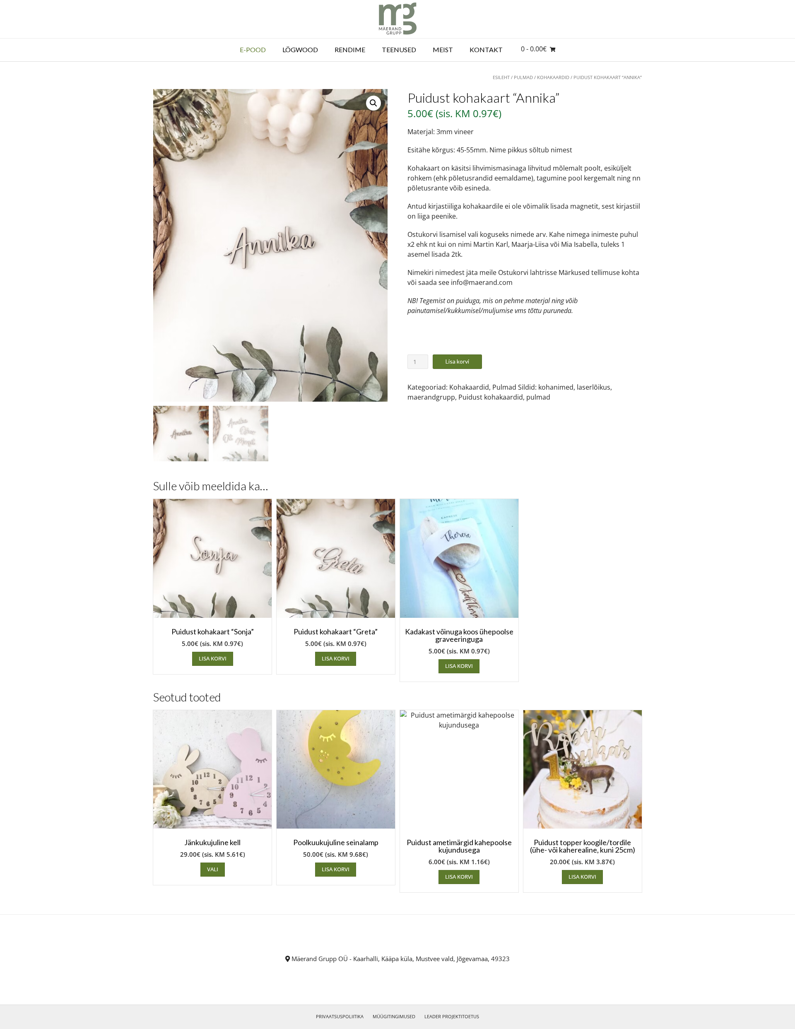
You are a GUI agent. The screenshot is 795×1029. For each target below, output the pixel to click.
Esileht (501, 77)
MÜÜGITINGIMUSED (394, 1016)
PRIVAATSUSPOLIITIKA (340, 1016)
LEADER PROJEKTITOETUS (451, 1016)
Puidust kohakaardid (490, 397)
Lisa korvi (457, 361)
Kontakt (486, 49)
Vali (212, 869)
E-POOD (253, 49)
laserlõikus (593, 387)
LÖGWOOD (300, 49)
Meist (443, 49)
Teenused (399, 49)
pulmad (538, 397)
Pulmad (523, 77)
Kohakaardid (553, 77)
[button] (373, 103)
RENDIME (350, 49)
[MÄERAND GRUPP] (397, 19)
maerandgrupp (431, 397)
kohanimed (555, 387)
